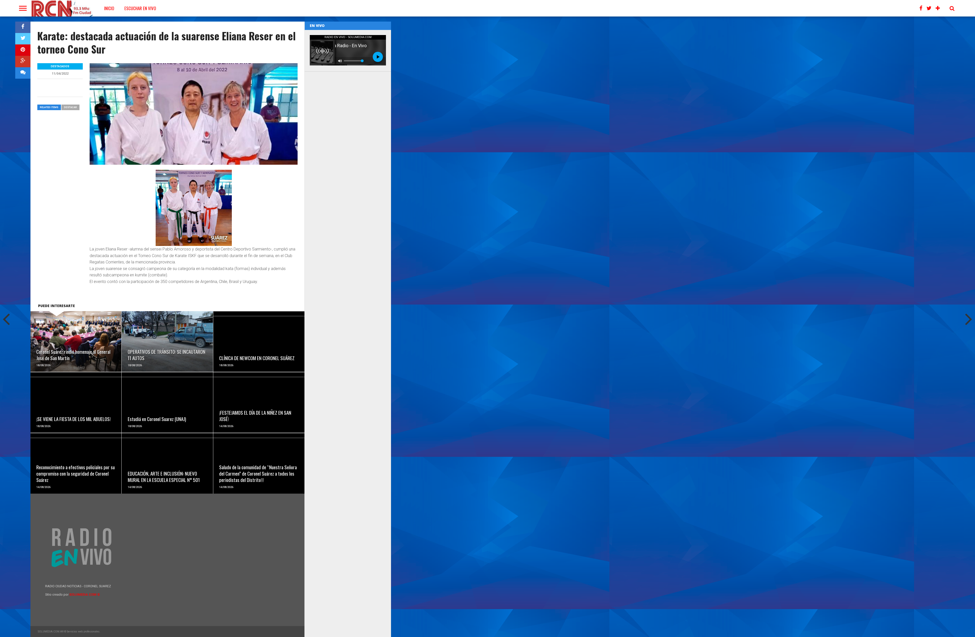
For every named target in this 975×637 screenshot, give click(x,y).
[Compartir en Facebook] (22, 27)
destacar (70, 107)
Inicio (109, 8)
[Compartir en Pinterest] (22, 50)
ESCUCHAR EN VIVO (140, 8)
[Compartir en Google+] (22, 61)
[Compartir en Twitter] (22, 38)
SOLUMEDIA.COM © (84, 594)
